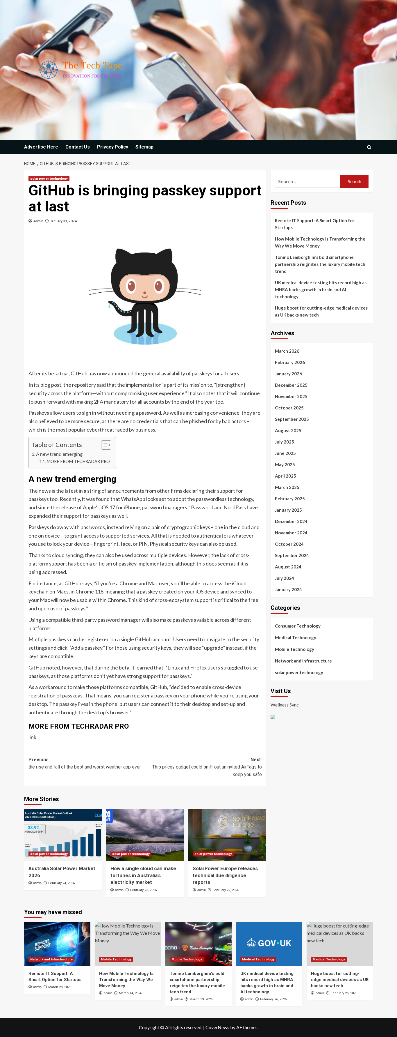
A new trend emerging (59, 454)
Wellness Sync (285, 704)
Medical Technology (295, 637)
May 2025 (285, 464)
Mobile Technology (294, 649)
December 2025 (291, 385)
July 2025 (284, 441)
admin (38, 221)
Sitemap (144, 147)
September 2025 (292, 419)
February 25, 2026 (344, 993)
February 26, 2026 (273, 999)
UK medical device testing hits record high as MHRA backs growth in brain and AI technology (320, 289)
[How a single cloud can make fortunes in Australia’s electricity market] (145, 835)
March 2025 (287, 487)
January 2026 (288, 373)
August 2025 (288, 430)
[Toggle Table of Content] (103, 445)
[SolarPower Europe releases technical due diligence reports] (227, 835)
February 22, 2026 (225, 890)
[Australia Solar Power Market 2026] (63, 835)
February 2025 (290, 498)
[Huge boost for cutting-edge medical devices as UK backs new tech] (340, 944)
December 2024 (291, 521)
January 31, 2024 (63, 221)
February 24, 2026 (61, 883)
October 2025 (289, 407)
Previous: (85, 763)
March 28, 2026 (59, 987)
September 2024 (292, 555)
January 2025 (288, 510)
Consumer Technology (298, 625)
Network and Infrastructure (303, 660)
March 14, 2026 (130, 993)
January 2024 (288, 589)
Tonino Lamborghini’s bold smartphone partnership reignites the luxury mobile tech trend (320, 264)
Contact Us (77, 147)
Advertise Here (41, 147)
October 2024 (289, 544)
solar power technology (49, 179)
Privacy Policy (112, 147)
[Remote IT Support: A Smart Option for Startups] (57, 944)
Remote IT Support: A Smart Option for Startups (314, 224)
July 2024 (284, 578)
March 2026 (287, 351)
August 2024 (288, 566)
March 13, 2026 (200, 999)
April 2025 (285, 475)
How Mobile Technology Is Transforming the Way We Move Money (320, 242)
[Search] (369, 147)
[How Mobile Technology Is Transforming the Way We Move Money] (128, 944)
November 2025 (291, 396)
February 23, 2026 (143, 890)
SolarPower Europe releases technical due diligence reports (225, 875)
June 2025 (285, 453)
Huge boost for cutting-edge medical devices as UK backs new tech (321, 311)
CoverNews (217, 1027)
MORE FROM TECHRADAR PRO (78, 461)
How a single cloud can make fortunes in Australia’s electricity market (143, 875)
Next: (207, 767)
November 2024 (291, 532)
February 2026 (290, 362)
